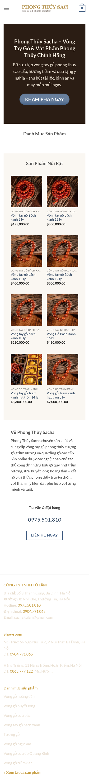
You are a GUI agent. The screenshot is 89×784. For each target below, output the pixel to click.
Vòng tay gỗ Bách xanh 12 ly (59, 277)
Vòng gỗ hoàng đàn (19, 696)
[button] (6, 8)
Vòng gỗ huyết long (19, 705)
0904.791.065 (34, 611)
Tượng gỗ (12, 734)
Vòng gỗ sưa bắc (17, 715)
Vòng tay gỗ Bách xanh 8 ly (23, 218)
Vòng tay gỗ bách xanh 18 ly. (59, 218)
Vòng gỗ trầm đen (18, 762)
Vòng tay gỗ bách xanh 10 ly (23, 336)
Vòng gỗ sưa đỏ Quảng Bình (26, 753)
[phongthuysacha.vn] (44, 8)
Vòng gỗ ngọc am (17, 743)
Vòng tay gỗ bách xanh (22, 724)
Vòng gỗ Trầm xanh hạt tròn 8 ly (61, 395)
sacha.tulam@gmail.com (33, 617)
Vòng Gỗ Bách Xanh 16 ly (61, 336)
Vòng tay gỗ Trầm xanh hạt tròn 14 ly (24, 395)
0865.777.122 (21, 671)
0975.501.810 (44, 519)
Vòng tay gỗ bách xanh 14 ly (23, 277)
